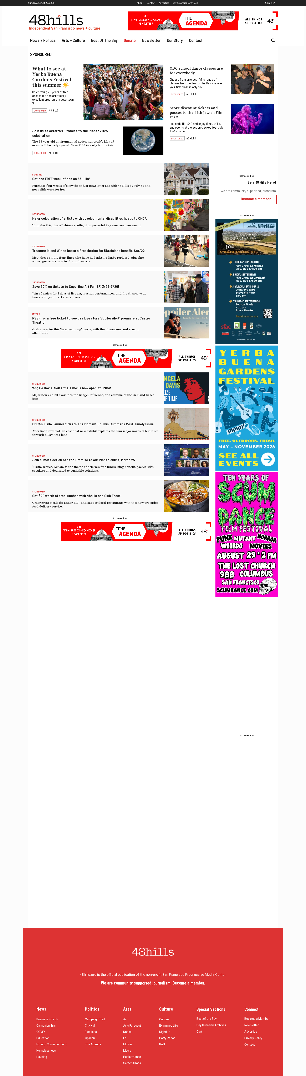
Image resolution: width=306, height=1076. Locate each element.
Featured (37, 174)
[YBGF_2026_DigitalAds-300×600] (246, 469)
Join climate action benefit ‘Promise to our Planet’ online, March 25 (83, 459)
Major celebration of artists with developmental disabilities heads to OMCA (89, 218)
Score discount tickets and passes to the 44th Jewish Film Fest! (197, 113)
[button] (273, 40)
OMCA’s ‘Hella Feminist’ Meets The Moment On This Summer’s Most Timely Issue (93, 424)
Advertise (250, 1031)
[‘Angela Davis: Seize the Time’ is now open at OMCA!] (186, 388)
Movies (36, 313)
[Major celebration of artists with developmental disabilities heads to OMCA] (186, 215)
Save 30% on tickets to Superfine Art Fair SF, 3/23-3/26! (75, 286)
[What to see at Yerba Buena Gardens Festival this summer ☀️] (123, 92)
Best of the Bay (207, 1018)
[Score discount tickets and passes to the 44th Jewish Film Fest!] (252, 119)
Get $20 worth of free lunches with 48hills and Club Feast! (77, 495)
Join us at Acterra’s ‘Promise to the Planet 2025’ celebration (70, 133)
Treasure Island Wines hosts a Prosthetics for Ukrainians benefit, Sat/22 (88, 250)
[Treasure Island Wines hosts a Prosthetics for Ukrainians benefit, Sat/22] (186, 251)
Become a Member (257, 1018)
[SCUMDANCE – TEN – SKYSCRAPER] (246, 596)
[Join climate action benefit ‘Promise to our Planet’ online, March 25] (186, 460)
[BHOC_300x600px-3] (246, 343)
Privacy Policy (253, 1038)
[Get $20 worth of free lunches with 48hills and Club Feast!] (186, 496)
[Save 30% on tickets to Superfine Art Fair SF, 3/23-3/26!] (186, 287)
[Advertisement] (246, 660)
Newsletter (251, 1025)
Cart (199, 1031)
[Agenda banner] (203, 29)
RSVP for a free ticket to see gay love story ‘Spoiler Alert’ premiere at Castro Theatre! (91, 320)
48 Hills (53, 110)
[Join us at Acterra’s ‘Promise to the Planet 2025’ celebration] (143, 141)
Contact (249, 1044)
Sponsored (40, 110)
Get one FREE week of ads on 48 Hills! (61, 178)
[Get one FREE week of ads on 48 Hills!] (186, 179)
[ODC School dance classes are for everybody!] (252, 79)
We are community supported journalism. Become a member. (153, 983)
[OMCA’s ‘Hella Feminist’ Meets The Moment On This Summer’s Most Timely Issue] (186, 424)
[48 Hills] (65, 21)
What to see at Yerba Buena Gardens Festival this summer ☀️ (51, 77)
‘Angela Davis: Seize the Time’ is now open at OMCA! (71, 388)
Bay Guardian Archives (211, 1025)
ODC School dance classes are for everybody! (196, 70)
